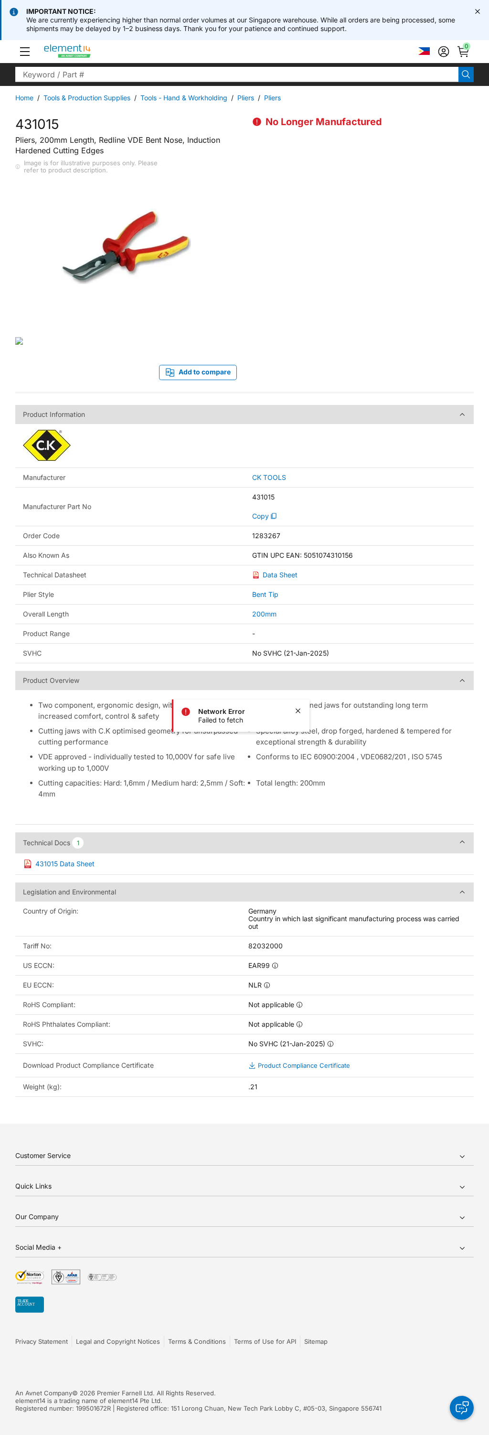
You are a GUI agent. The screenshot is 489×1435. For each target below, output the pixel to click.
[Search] (466, 74)
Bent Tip (265, 594)
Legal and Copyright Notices (118, 1341)
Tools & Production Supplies (86, 98)
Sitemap (316, 1341)
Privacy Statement (41, 1341)
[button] (25, 51)
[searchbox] (236, 74)
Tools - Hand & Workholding (183, 98)
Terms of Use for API (265, 1341)
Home (24, 98)
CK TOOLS (269, 477)
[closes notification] (477, 11)
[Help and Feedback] (462, 1408)
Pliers (245, 98)
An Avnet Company (43, 1393)
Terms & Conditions (197, 1341)
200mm (264, 614)
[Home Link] (85, 51)
